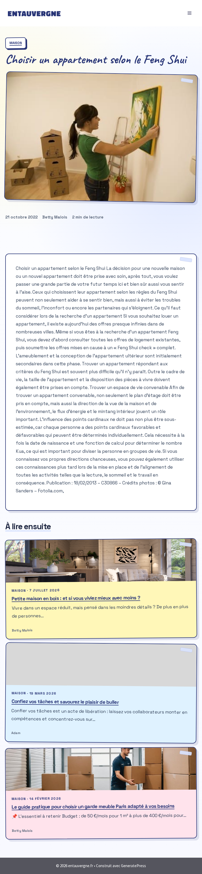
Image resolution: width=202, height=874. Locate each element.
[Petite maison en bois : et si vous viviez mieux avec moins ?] (100, 560)
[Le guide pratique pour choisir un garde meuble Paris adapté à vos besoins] (101, 769)
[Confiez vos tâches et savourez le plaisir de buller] (101, 665)
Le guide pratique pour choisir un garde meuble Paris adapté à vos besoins (93, 806)
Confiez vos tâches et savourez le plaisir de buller (65, 701)
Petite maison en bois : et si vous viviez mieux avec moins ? (76, 597)
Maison (15, 43)
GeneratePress (133, 865)
